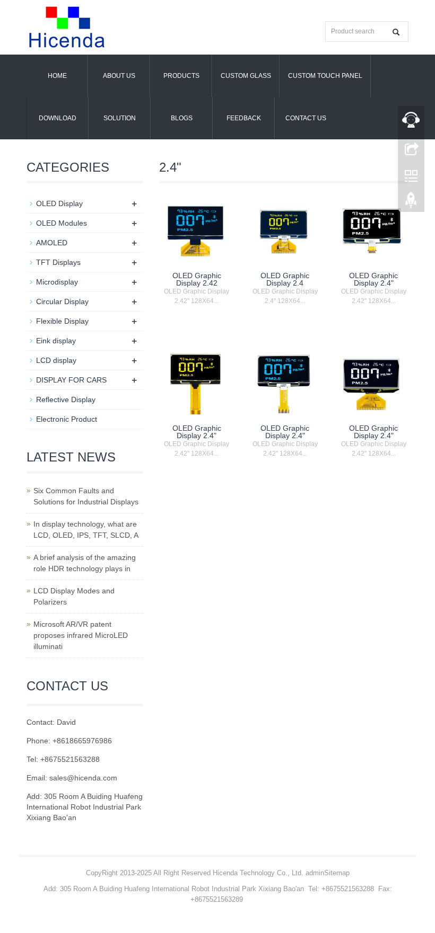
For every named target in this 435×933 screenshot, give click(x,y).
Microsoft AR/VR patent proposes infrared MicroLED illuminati (80, 635)
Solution (119, 118)
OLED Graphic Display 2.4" (373, 279)
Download (57, 118)
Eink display (56, 340)
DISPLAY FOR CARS (71, 380)
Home (57, 75)
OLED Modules (61, 223)
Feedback (244, 118)
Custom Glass (246, 75)
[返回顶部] (411, 203)
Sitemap (337, 873)
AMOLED (51, 242)
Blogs (182, 118)
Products (181, 75)
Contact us (305, 118)
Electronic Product (66, 419)
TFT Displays (58, 262)
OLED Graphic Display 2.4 (284, 279)
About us (119, 75)
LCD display (56, 360)
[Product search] (396, 32)
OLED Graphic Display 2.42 (196, 279)
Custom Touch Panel (325, 75)
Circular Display (62, 301)
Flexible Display (62, 321)
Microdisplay (57, 282)
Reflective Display (65, 399)
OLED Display (59, 203)
